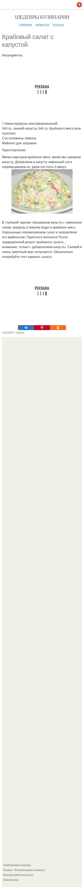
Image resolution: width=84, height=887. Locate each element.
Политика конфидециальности (18, 874)
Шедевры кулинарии (42, 16)
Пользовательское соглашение (29, 869)
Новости (42, 24)
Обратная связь (11, 879)
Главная (25, 24)
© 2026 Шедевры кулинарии (17, 864)
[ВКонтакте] (26, 327)
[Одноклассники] (58, 327)
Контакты (7, 869)
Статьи (58, 24)
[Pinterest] (42, 327)
